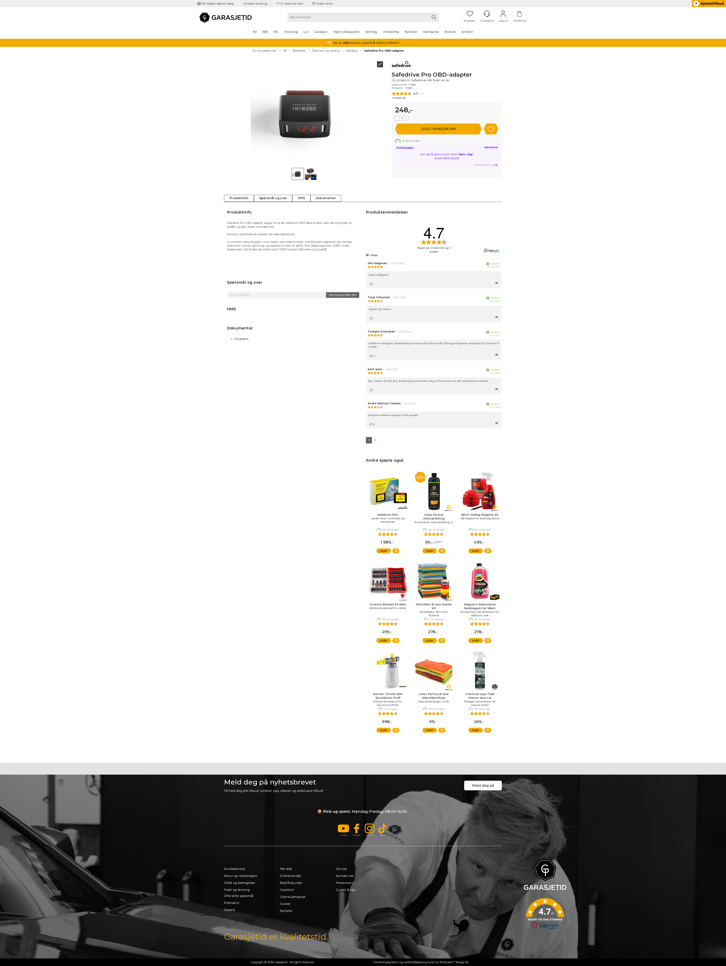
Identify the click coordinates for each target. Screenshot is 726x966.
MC (276, 32)
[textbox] (276, 295)
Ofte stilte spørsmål (239, 896)
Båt (265, 32)
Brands (450, 32)
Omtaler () (399, 97)
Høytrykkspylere (346, 32)
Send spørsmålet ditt (342, 295)
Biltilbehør (299, 50)
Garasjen (321, 32)
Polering (291, 32)
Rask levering (257, 3)
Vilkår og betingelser (239, 883)
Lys (305, 32)
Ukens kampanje (293, 897)
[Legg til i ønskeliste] (396, 550)
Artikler (467, 32)
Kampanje (431, 32)
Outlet (285, 904)
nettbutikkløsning (415, 962)
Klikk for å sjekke (446, 158)
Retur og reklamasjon (240, 876)
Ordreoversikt (290, 876)
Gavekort (287, 890)
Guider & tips (345, 890)
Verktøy (371, 32)
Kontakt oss (344, 876)
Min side (286, 869)
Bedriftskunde (291, 883)
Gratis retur (324, 3)
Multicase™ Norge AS (454, 962)
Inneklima (391, 32)
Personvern (345, 883)
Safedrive (352, 50)
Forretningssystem (385, 962)
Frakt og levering (237, 890)
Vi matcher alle (292, 3)
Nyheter (411, 32)
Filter (374, 255)
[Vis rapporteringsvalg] (496, 283)
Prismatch (231, 903)
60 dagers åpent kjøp (218, 3)
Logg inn (503, 14)
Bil (255, 32)
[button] (545, 915)
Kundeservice (234, 869)
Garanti (229, 910)
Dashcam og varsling (326, 50)
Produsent (241, 339)
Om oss (341, 869)
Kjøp (438, 128)
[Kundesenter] (487, 14)
